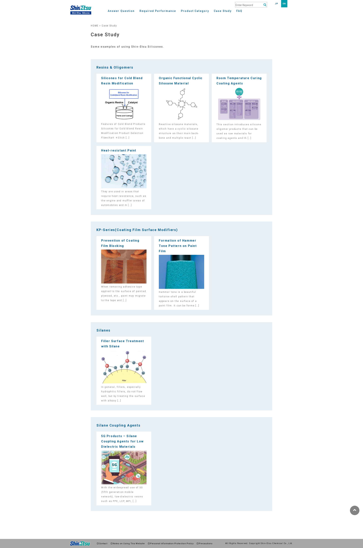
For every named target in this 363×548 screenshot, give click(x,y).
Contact (103, 543)
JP (276, 3)
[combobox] (251, 5)
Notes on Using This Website (129, 543)
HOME (95, 25)
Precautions (205, 543)
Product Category (195, 11)
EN (284, 3)
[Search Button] (265, 5)
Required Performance (158, 11)
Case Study (223, 11)
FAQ (239, 11)
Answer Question (121, 11)
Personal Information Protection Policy (171, 543)
